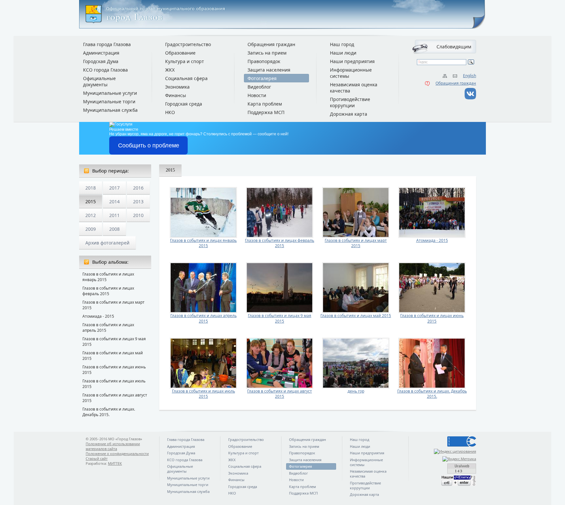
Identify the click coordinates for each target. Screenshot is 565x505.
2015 (90, 201)
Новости (257, 95)
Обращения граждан (456, 83)
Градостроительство (188, 44)
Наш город (342, 44)
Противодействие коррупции (350, 102)
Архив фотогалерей (107, 243)
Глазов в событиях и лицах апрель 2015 (108, 327)
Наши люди (343, 53)
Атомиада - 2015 (98, 316)
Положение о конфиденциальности (117, 453)
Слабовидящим (454, 46)
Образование (180, 53)
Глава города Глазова (107, 44)
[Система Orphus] (446, 481)
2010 (138, 215)
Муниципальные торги (109, 101)
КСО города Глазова (105, 70)
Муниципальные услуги (110, 93)
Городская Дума (100, 61)
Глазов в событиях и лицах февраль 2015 (108, 290)
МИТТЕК (115, 463)
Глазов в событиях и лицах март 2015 (113, 305)
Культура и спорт (184, 61)
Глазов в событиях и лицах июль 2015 (114, 383)
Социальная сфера (186, 78)
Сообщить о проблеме (148, 145)
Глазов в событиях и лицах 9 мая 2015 (114, 341)
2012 (90, 215)
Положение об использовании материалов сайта (113, 446)
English (469, 75)
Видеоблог (259, 87)
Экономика (177, 87)
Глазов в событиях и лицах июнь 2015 (114, 369)
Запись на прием (267, 53)
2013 (138, 201)
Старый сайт (97, 458)
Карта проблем (265, 104)
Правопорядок (264, 61)
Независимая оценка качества (353, 87)
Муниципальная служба (110, 110)
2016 (138, 188)
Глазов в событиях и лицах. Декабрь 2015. (108, 411)
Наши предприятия (352, 61)
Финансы (175, 95)
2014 (114, 201)
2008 (114, 229)
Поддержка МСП (266, 112)
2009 (90, 229)
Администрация (101, 53)
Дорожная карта (348, 114)
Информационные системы (351, 73)
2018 (90, 188)
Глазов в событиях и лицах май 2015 (112, 355)
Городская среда (183, 104)
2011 (114, 215)
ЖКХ (170, 70)
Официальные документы (99, 81)
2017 (114, 188)
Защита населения (269, 70)
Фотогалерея (262, 78)
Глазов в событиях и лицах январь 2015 (108, 276)
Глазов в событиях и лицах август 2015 (114, 397)
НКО (170, 112)
